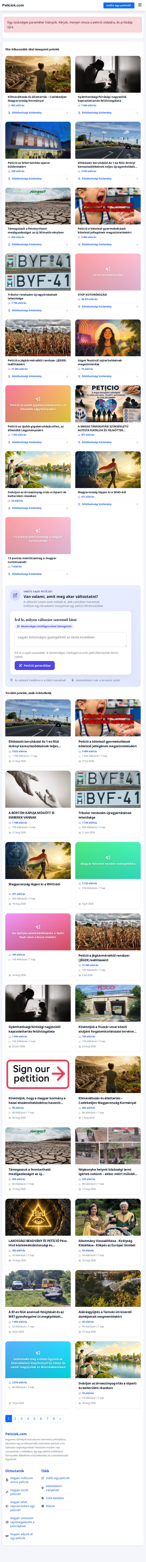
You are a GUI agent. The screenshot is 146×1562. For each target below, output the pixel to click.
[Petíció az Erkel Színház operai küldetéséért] (38, 152)
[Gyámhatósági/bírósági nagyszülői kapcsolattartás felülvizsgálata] (108, 86)
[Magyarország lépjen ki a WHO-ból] (108, 480)
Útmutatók (14, 1471)
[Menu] (140, 5)
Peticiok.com (13, 5)
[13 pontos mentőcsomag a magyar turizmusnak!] (38, 547)
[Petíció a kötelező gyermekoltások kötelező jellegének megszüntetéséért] (108, 218)
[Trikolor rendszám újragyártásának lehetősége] (38, 284)
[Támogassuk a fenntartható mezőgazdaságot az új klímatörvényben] (38, 218)
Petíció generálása (37, 665)
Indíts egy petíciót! (119, 5)
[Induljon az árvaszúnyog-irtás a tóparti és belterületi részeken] (38, 482)
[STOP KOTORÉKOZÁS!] (108, 282)
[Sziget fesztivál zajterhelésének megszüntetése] (108, 350)
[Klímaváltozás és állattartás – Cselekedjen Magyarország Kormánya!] (38, 86)
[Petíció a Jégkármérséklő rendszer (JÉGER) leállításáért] (38, 350)
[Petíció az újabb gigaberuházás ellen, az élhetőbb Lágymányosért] (38, 416)
